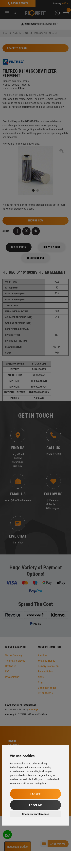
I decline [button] (35, 805)
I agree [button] (35, 794)
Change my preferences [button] (35, 814)
